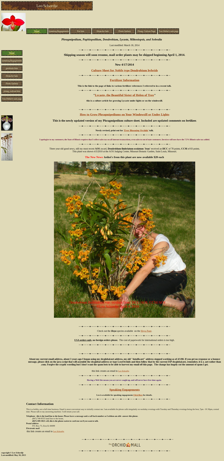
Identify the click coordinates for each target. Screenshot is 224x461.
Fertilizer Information (124, 80)
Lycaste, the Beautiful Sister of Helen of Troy (124, 95)
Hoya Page (146, 331)
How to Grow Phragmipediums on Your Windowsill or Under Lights (124, 114)
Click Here (138, 395)
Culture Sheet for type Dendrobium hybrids (124, 70)
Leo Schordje (123, 371)
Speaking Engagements (124, 389)
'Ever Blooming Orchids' (136, 130)
